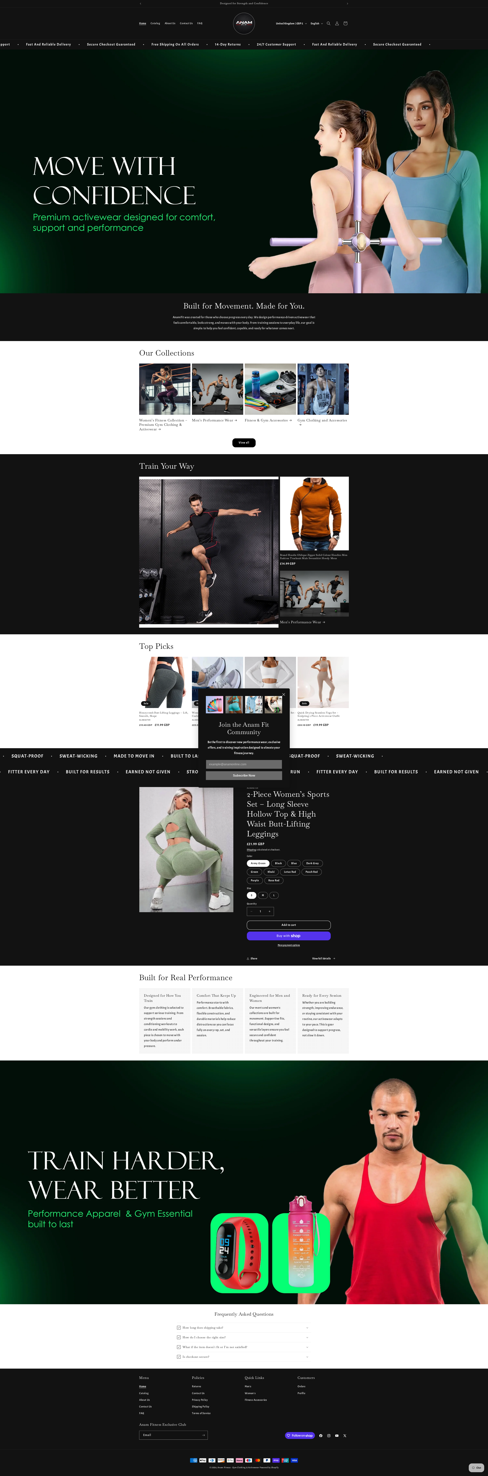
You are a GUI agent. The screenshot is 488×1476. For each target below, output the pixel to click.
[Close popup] (283, 694)
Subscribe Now (244, 775)
